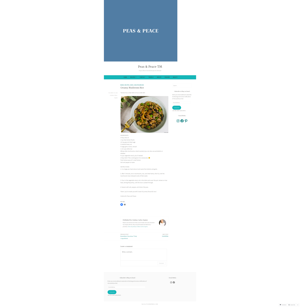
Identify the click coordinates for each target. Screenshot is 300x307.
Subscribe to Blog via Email (182, 91)
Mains (122, 85)
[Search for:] (182, 85)
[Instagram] (178, 121)
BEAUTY (175, 77)
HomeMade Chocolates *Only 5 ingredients (128, 236)
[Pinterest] (186, 121)
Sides (131, 85)
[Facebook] (182, 121)
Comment (161, 263)
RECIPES (132, 77)
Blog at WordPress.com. (150, 304)
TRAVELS (151, 77)
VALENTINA (165, 235)
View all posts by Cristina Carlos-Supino (138, 226)
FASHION (167, 77)
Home (125, 77)
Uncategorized (139, 85)
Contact (142, 77)
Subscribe (176, 107)
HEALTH (159, 77)
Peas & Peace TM (150, 67)
